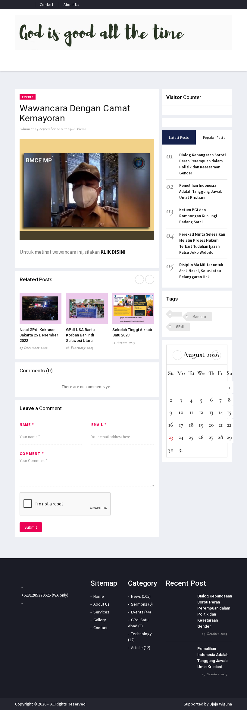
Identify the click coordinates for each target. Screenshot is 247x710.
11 (191, 412)
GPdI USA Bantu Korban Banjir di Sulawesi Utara (80, 335)
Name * (27, 424)
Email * (99, 424)
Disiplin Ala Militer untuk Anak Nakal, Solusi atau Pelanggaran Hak (201, 270)
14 (220, 412)
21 (221, 424)
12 (201, 412)
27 (211, 437)
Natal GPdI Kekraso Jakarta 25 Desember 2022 (39, 335)
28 (220, 437)
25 (191, 437)
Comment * (32, 453)
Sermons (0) (142, 604)
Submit (30, 527)
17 (181, 424)
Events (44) (141, 612)
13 (211, 412)
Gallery (99, 619)
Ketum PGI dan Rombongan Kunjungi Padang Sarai (198, 215)
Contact (46, 4)
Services (101, 612)
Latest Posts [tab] (179, 137)
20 (211, 424)
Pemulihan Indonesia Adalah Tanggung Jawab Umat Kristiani (201, 191)
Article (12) (140, 647)
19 (201, 424)
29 (229, 437)
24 (181, 437)
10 (181, 412)
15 (229, 412)
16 (170, 424)
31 (181, 449)
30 (171, 449)
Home (98, 596)
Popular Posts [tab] (214, 137)
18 (191, 424)
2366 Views (77, 128)
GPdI (180, 326)
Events (27, 96)
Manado (199, 316)
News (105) (141, 596)
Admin (25, 128)
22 (229, 424)
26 (201, 437)
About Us (71, 4)
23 (171, 437)
